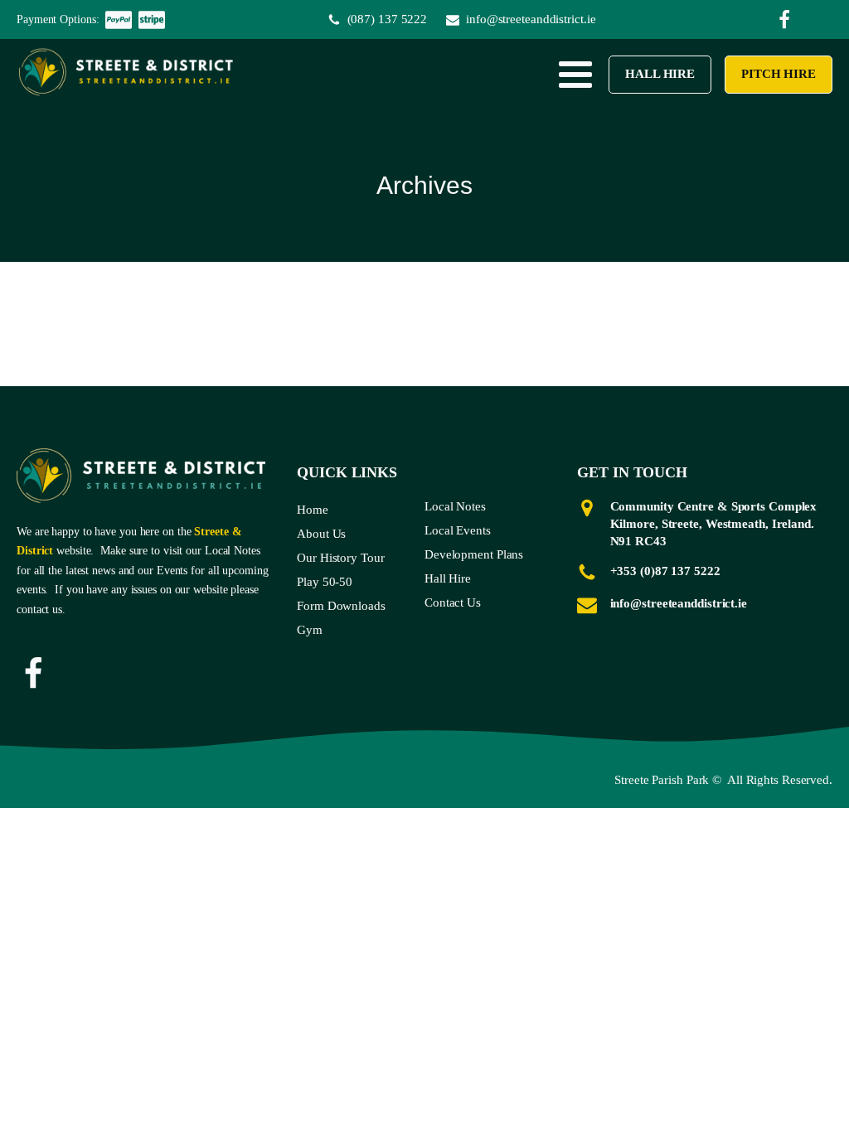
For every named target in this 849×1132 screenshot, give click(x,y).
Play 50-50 (324, 581)
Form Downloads (341, 605)
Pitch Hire (778, 73)
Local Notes (455, 506)
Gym (310, 629)
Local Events (457, 530)
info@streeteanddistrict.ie (678, 603)
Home (312, 509)
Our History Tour (340, 557)
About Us (321, 533)
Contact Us (452, 602)
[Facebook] (33, 673)
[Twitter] (784, 20)
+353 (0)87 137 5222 (665, 571)
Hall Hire (660, 73)
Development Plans (473, 554)
